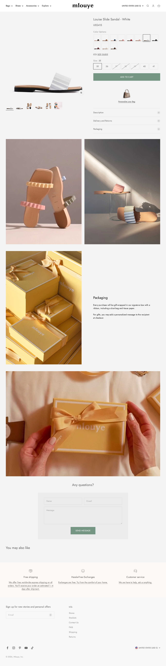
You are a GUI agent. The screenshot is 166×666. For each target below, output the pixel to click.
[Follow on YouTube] (26, 648)
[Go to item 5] (48, 106)
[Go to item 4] (39, 106)
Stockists (72, 617)
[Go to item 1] (10, 106)
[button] (126, 54)
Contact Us (74, 622)
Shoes (18, 5)
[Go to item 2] (19, 106)
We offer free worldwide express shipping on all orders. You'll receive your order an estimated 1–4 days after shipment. (30, 585)
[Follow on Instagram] (13, 648)
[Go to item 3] (29, 106)
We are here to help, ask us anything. (135, 582)
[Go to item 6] (58, 106)
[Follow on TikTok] (32, 648)
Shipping (73, 632)
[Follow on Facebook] (7, 648)
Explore (45, 5)
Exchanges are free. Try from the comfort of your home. (83, 582)
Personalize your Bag (126, 101)
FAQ (71, 627)
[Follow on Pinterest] (20, 648)
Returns (72, 636)
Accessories (31, 5)
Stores (71, 613)
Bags (8, 5)
